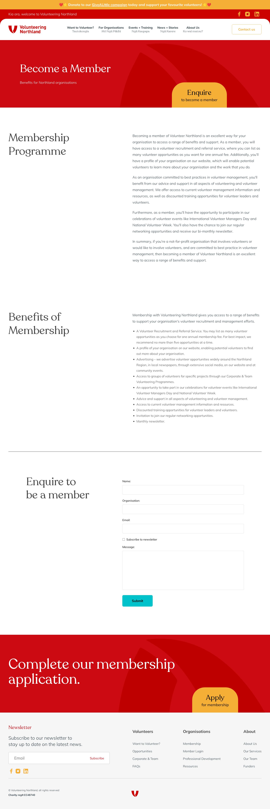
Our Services (252, 751)
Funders (249, 766)
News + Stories (167, 29)
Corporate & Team (145, 759)
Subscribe (97, 758)
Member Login (193, 751)
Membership (192, 744)
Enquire (199, 95)
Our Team (250, 759)
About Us (193, 29)
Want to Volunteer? (80, 29)
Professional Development (202, 759)
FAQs (136, 766)
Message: (128, 547)
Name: (126, 481)
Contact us (246, 29)
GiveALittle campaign (109, 5)
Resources (190, 766)
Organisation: (131, 500)
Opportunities (142, 751)
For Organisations (111, 29)
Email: (126, 520)
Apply (215, 700)
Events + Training (141, 29)
